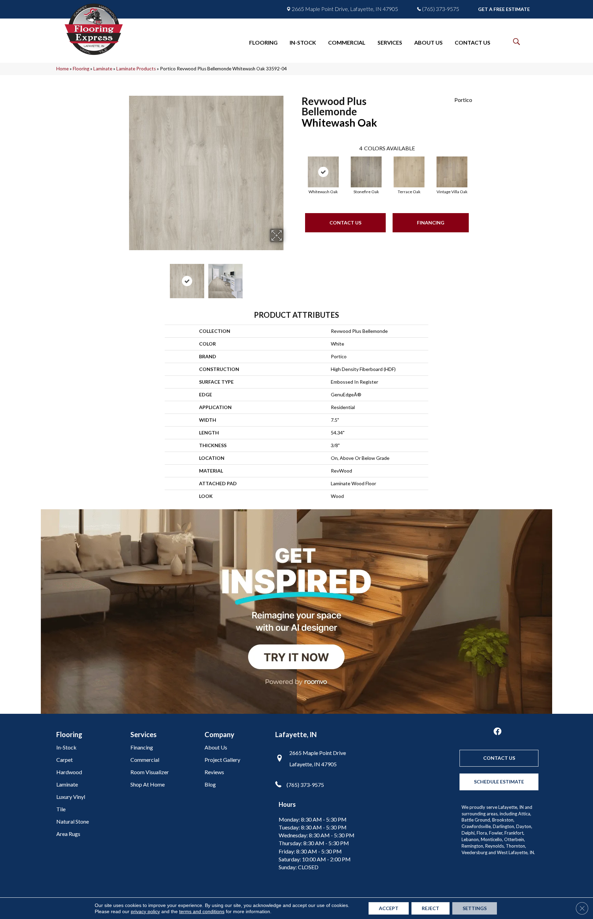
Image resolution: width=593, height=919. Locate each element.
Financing (430, 222)
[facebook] (497, 732)
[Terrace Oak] (409, 172)
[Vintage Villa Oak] (452, 172)
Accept (388, 908)
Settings (475, 908)
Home (62, 68)
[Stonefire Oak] (366, 172)
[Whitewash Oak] (323, 172)
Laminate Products (136, 68)
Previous (124, 277)
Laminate (102, 68)
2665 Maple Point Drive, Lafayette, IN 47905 (345, 9)
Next (287, 277)
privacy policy (145, 911)
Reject (430, 908)
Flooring (81, 68)
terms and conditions (201, 911)
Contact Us (345, 222)
